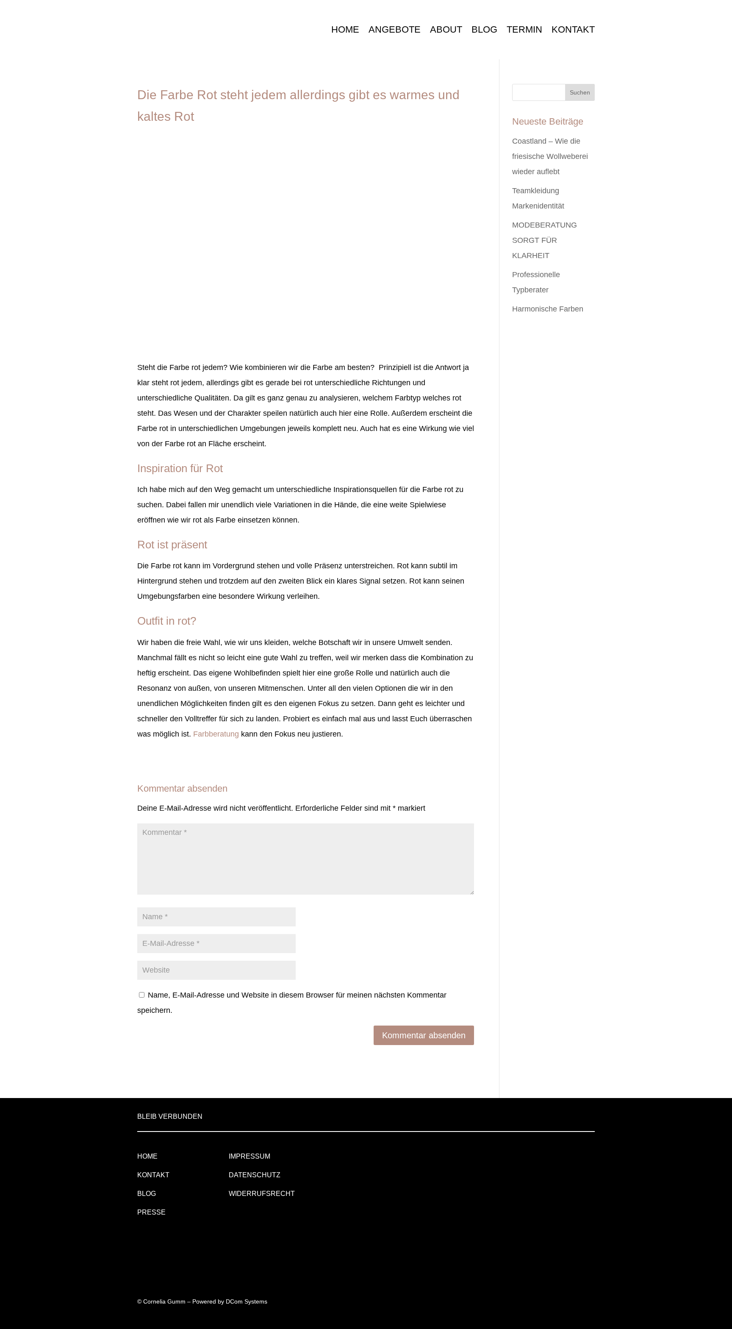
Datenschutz (254, 1175)
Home (345, 29)
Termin (524, 29)
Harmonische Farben (547, 309)
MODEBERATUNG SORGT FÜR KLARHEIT (544, 240)
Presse (151, 1212)
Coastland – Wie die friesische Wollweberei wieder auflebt (550, 156)
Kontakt (573, 29)
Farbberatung (216, 734)
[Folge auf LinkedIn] (545, 1115)
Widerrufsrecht (262, 1193)
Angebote (395, 29)
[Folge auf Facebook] (586, 1115)
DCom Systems (246, 1301)
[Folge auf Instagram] (565, 1115)
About (446, 29)
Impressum (249, 1156)
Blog (484, 29)
